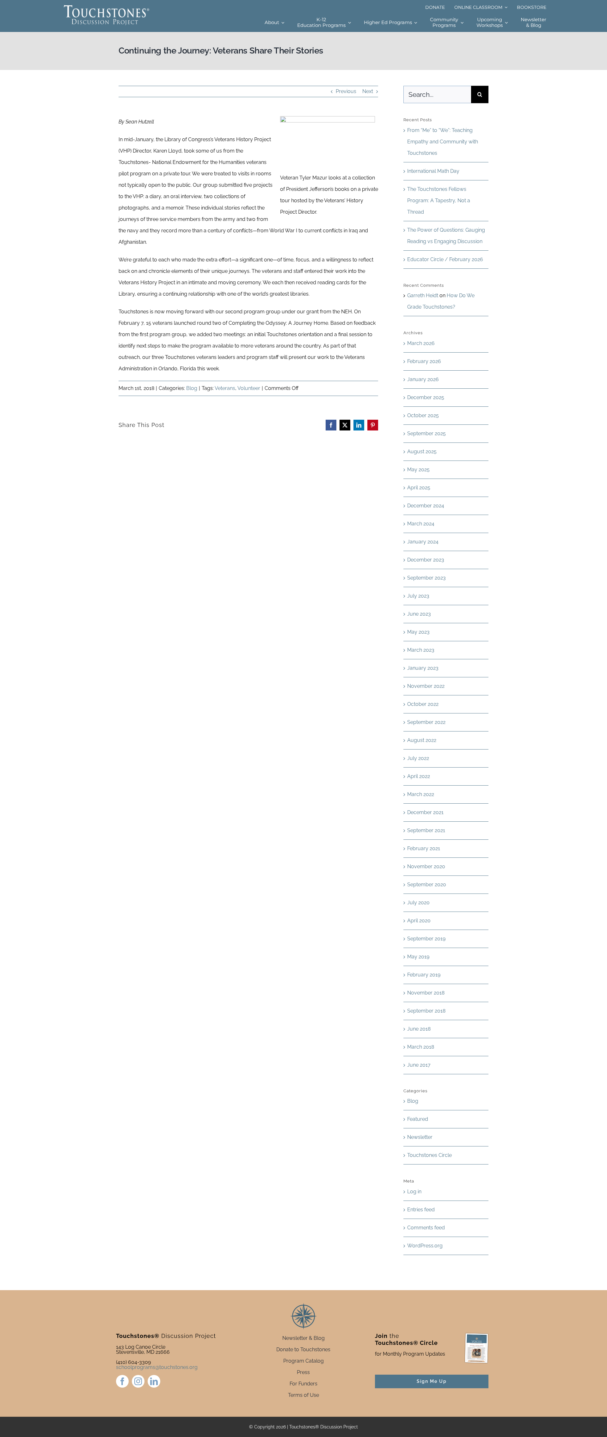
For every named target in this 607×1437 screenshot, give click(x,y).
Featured (417, 1119)
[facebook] (122, 1381)
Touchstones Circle (429, 1155)
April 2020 (419, 921)
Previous (346, 91)
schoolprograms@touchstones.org (157, 1367)
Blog (191, 388)
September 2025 (426, 433)
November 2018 (426, 993)
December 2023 (425, 560)
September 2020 (426, 885)
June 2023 (419, 614)
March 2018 (420, 1047)
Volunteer (248, 388)
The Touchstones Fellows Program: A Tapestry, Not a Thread (438, 200)
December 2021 (425, 812)
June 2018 (419, 1029)
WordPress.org (425, 1246)
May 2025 (418, 470)
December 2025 (425, 397)
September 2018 (426, 1011)
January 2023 (422, 668)
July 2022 (418, 758)
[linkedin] (154, 1381)
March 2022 (420, 794)
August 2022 (421, 740)
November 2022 (426, 686)
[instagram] (138, 1381)
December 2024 (425, 506)
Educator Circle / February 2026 (445, 259)
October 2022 (422, 704)
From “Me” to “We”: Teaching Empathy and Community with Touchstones (442, 141)
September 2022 (426, 722)
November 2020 (426, 866)
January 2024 (422, 542)
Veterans (225, 388)
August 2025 (422, 452)
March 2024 (420, 524)
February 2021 (423, 848)
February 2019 (423, 975)
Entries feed (421, 1210)
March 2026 (421, 343)
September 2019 (426, 939)
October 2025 (423, 415)
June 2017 (419, 1065)
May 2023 (418, 632)
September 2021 (426, 830)
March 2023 (420, 650)
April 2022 (418, 776)
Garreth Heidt (422, 295)
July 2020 (418, 903)
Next (367, 91)
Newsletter (419, 1137)
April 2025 (418, 488)
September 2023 (426, 578)
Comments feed (426, 1228)
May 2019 (418, 957)
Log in (414, 1192)
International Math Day (433, 171)
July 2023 (418, 596)
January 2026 (423, 379)
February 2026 (424, 361)
